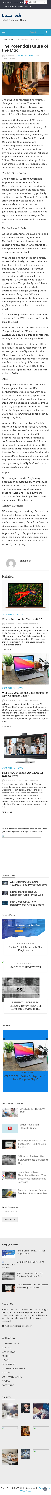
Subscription (9, 1219)
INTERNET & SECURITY (13, 1368)
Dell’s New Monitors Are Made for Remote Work (22, 774)
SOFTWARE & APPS (12, 1377)
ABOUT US (7, 2)
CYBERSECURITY (18, 1002)
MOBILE (6, 1356)
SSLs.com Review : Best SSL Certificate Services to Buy (26, 1007)
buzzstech (10, 56)
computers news (9, 59)
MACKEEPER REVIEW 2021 (25, 967)
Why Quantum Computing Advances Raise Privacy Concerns (28, 883)
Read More (7, 812)
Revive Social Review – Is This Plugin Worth (25, 949)
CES (37, 56)
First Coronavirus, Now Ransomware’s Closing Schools (27, 903)
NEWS (31, 56)
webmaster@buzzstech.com (18, 1325)
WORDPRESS (28, 943)
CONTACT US (20, 2)
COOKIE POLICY (9, 6)
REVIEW (20, 943)
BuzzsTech (11, 15)
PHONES (6, 1372)
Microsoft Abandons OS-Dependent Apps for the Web (26, 893)
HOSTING (28, 1002)
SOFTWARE (28, 963)
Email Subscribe (11, 1207)
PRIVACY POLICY (25, 6)
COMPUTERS (22, 56)
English (32, 2)
